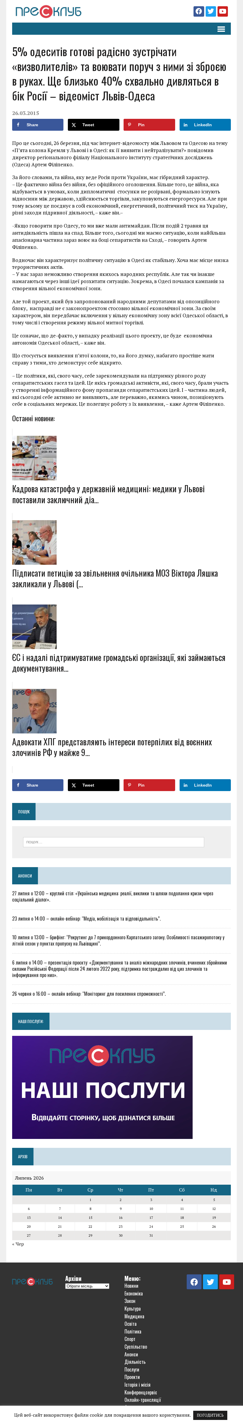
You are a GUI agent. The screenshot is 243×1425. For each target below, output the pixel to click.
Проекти (132, 1376)
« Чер (18, 1244)
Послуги (131, 1369)
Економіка (133, 1293)
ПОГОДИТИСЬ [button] (210, 1415)
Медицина (134, 1316)
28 (60, 1235)
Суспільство (135, 1346)
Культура (132, 1308)
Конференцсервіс (140, 1392)
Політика (132, 1331)
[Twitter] (211, 11)
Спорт (129, 1338)
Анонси (25, 875)
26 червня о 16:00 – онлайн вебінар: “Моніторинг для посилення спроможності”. (89, 993)
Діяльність (135, 1361)
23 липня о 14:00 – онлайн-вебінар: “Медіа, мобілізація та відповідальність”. (86, 918)
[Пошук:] (113, 841)
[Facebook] (199, 11)
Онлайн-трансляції (142, 1399)
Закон (129, 1300)
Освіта (130, 1323)
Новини (131, 1285)
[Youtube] (223, 11)
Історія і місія (137, 1384)
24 (151, 1226)
